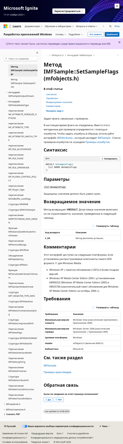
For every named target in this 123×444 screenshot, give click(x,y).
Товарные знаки (39, 442)
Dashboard (112, 34)
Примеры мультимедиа (57, 372)
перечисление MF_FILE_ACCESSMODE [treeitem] (19, 147)
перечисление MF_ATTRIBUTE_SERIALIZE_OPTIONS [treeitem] (22, 114)
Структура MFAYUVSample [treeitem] (21, 209)
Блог (59, 433)
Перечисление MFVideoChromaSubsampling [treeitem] (22, 310)
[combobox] (21, 58)
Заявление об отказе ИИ (15, 433)
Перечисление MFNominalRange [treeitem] (17, 242)
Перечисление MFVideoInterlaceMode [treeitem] (20, 351)
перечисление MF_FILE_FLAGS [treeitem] (16, 156)
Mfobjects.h (58, 55)
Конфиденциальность (13, 437)
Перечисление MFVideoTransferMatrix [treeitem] (20, 396)
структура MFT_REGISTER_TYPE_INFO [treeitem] (21, 294)
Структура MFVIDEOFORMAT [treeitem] (22, 338)
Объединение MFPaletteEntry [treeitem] (16, 257)
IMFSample (104, 137)
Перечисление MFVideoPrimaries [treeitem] (17, 369)
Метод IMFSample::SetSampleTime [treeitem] (23, 83)
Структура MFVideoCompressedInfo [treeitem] (21, 321)
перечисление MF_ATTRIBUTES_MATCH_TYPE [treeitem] (22, 136)
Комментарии (53, 106)
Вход (117, 26)
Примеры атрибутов (97, 142)
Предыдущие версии (42, 433)
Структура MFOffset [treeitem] (18, 250)
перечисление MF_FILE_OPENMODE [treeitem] (18, 165)
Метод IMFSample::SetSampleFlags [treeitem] (24, 70)
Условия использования (14, 442)
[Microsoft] (6, 26)
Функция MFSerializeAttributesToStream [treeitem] (23, 274)
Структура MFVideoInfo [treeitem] (20, 343)
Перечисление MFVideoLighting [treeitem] (16, 360)
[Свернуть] (37, 52)
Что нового (95, 34)
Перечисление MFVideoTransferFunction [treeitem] (21, 387)
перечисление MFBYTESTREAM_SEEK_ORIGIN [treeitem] (22, 219)
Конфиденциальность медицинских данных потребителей (61, 437)
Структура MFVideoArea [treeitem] (20, 301)
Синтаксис (51, 94)
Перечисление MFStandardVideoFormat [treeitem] (20, 285)
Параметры (52, 98)
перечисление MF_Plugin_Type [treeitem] (16, 187)
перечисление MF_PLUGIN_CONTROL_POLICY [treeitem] (22, 177)
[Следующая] (103, 26)
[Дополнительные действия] (118, 55)
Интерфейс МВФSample (79, 55)
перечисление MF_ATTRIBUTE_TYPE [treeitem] (18, 125)
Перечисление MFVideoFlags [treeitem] (16, 331)
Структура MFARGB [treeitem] (18, 204)
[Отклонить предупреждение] (117, 6)
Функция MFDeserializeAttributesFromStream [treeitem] (22, 232)
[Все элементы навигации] (46, 55)
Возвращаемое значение (59, 102)
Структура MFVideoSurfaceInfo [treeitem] (18, 378)
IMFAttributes (65, 137)
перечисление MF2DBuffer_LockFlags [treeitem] (19, 197)
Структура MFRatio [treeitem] (18, 264)
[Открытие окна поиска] (110, 26)
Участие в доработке (78, 433)
